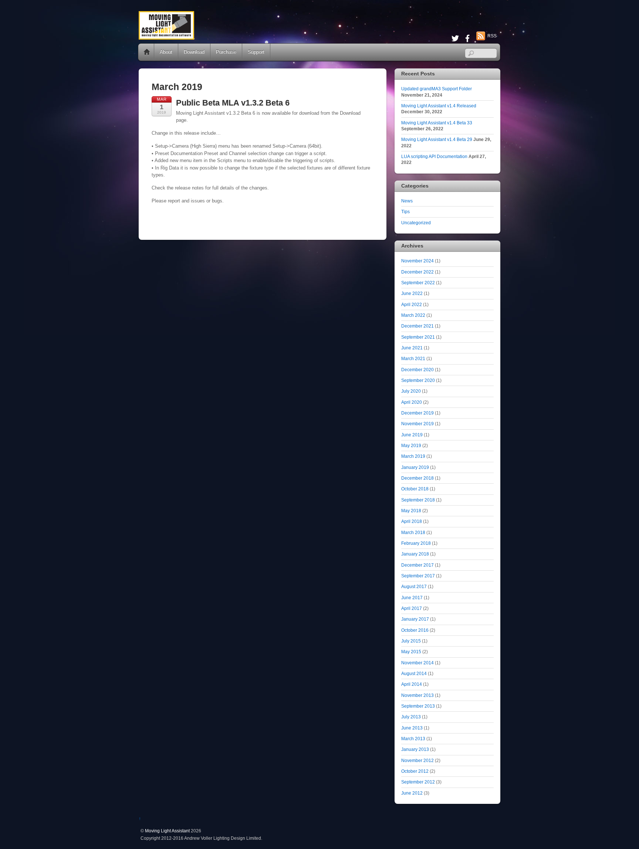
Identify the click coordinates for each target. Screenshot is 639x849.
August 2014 (414, 673)
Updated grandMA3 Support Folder (436, 88)
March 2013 (413, 738)
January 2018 (415, 553)
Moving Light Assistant (167, 830)
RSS (492, 35)
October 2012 (415, 771)
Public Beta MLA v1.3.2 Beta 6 (233, 102)
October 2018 (415, 488)
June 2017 (412, 597)
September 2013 (418, 706)
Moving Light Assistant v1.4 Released (438, 105)
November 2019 (417, 423)
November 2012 (417, 760)
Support (256, 52)
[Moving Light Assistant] (166, 36)
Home (146, 52)
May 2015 (411, 651)
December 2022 (417, 271)
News (407, 200)
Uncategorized (416, 222)
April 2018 (411, 521)
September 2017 (418, 575)
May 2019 (411, 445)
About (166, 52)
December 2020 (417, 369)
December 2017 (417, 565)
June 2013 (412, 727)
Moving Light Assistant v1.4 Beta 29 (436, 139)
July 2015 (411, 640)
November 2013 (417, 695)
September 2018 (418, 499)
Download (194, 52)
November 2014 (417, 662)
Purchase (226, 52)
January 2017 (415, 619)
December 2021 (417, 325)
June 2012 (412, 793)
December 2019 (417, 412)
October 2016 (415, 630)
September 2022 (418, 282)
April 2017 (411, 608)
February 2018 (416, 543)
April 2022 (411, 304)
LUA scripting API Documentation (434, 156)
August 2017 (414, 586)
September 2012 (418, 781)
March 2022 (413, 315)
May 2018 (411, 510)
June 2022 (412, 293)
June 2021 (412, 347)
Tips (405, 211)
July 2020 (411, 391)
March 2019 (413, 456)
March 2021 (413, 358)
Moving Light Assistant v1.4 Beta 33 (436, 122)
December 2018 (417, 478)
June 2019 (412, 434)
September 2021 (418, 337)
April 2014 (411, 684)
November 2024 (417, 260)
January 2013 (415, 749)
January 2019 (415, 467)
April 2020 (411, 402)
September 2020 (418, 380)
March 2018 (413, 532)
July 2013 (411, 716)
